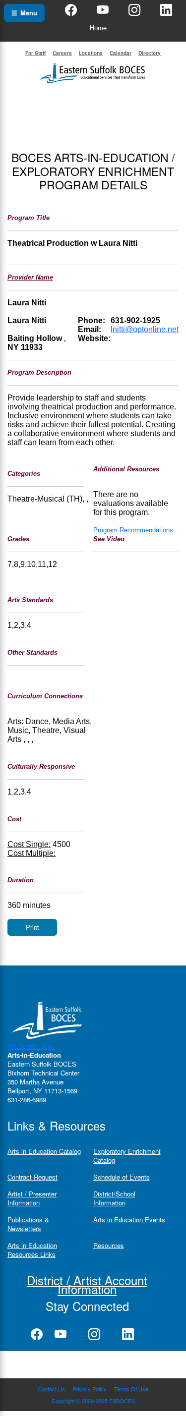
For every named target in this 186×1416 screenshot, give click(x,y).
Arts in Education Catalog (44, 1151)
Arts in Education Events (129, 1219)
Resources (108, 1245)
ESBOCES (122, 1401)
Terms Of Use (131, 1389)
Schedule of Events (121, 1177)
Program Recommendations (133, 530)
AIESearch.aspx (31, 1046)
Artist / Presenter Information (32, 1198)
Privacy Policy (89, 1389)
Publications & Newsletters (28, 1224)
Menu (24, 12)
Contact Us (51, 1389)
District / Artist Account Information (87, 1284)
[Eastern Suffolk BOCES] (93, 72)
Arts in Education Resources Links (32, 1250)
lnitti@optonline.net (145, 329)
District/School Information (114, 1198)
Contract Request (32, 1177)
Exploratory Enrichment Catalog (127, 1155)
